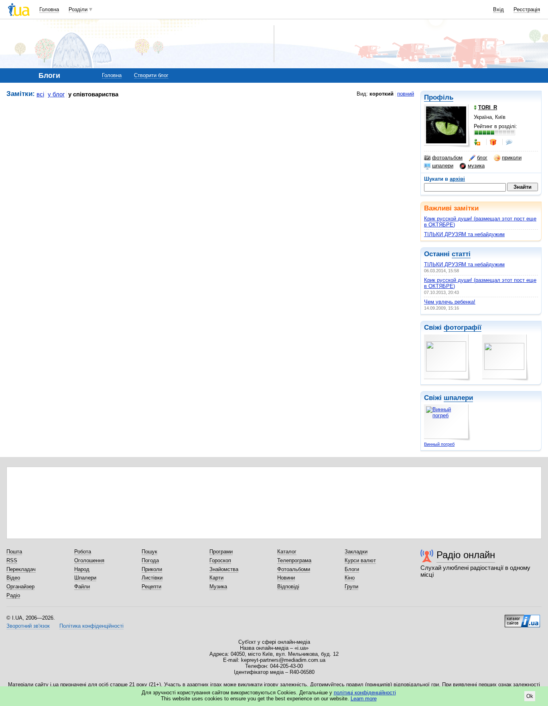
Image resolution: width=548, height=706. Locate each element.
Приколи (152, 569)
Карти (216, 578)
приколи (512, 158)
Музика (218, 587)
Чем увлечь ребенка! (449, 302)
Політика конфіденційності (91, 626)
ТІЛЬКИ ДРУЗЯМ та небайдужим (464, 234)
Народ (81, 569)
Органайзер (20, 587)
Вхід (498, 9)
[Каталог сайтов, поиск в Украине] (522, 618)
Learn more (364, 699)
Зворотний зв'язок (28, 626)
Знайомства (223, 569)
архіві (457, 179)
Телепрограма (294, 560)
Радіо (13, 595)
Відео (13, 578)
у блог (56, 94)
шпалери (442, 166)
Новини (286, 578)
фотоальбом (447, 158)
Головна (49, 9)
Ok (529, 696)
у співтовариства (93, 94)
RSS (11, 560)
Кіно (350, 578)
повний (405, 94)
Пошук (149, 552)
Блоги (352, 569)
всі (40, 94)
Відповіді (288, 587)
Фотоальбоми (293, 569)
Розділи (78, 9)
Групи (351, 587)
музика (476, 166)
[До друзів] (478, 142)
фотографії (462, 327)
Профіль (438, 97)
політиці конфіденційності (365, 693)
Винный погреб (439, 444)
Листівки (152, 578)
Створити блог (151, 75)
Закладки (356, 552)
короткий (381, 94)
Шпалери (85, 578)
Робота (82, 552)
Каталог (286, 552)
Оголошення (89, 560)
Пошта (14, 552)
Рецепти (151, 587)
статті (461, 254)
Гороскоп (220, 560)
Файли (82, 587)
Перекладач (21, 569)
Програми (221, 552)
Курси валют (360, 560)
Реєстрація (526, 9)
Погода (150, 560)
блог (482, 158)
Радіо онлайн (465, 554)
